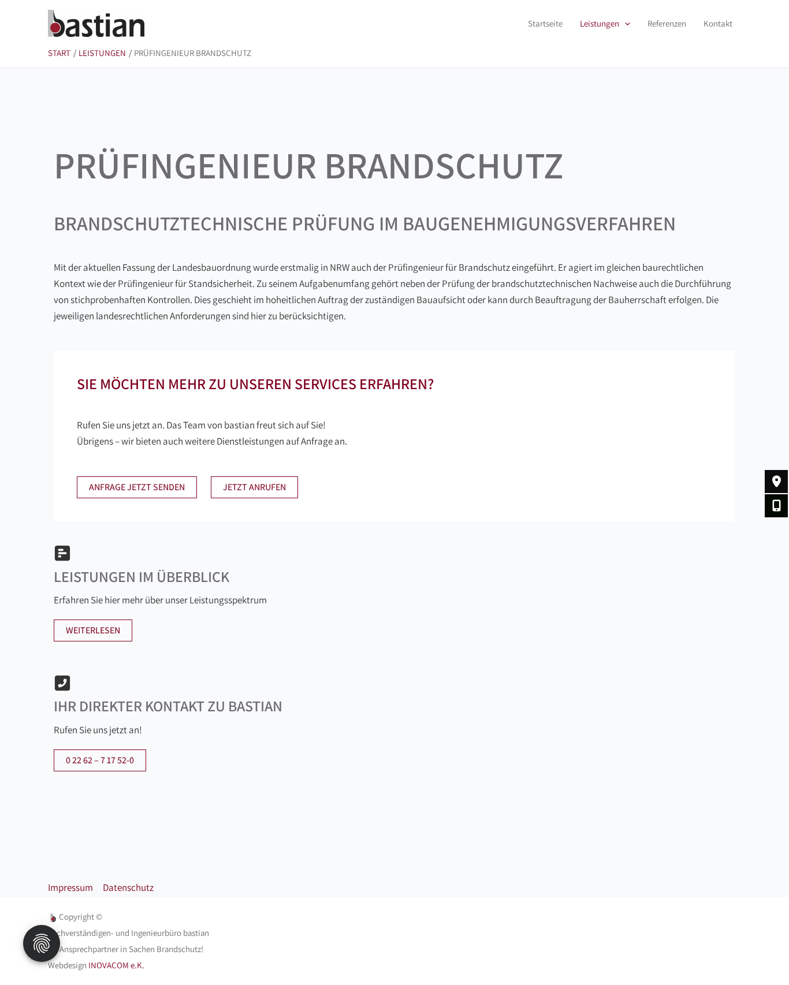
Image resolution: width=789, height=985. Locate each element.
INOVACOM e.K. (116, 965)
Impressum (70, 887)
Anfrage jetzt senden (137, 487)
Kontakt (718, 23)
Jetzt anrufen (254, 487)
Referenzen (666, 23)
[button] (624, 24)
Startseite (545, 23)
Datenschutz (128, 887)
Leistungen (599, 23)
